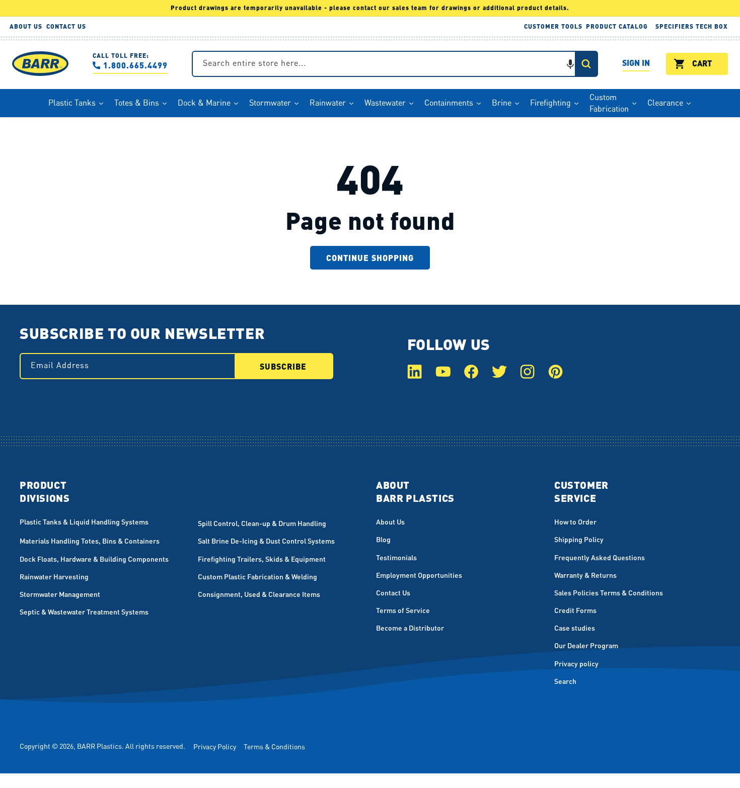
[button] (570, 64)
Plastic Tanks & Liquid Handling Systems (84, 521)
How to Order (575, 521)
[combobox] (395, 64)
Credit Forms (575, 610)
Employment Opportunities (419, 574)
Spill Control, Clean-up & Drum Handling (262, 523)
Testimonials (396, 557)
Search (565, 680)
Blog (383, 539)
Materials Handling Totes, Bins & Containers (90, 540)
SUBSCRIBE (283, 366)
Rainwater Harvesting (54, 576)
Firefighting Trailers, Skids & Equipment (262, 558)
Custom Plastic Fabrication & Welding (257, 576)
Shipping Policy (579, 539)
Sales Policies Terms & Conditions (608, 592)
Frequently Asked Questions (599, 557)
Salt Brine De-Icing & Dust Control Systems (266, 540)
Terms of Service (403, 610)
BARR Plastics (99, 745)
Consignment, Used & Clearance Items (259, 593)
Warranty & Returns (585, 574)
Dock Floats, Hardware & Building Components (94, 558)
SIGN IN (636, 64)
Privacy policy (576, 663)
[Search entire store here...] (586, 64)
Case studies (574, 627)
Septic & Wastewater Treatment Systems (84, 611)
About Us (390, 521)
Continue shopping (370, 257)
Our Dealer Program (586, 645)
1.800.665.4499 (135, 65)
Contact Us (393, 592)
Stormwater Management (60, 593)
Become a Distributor (410, 627)
